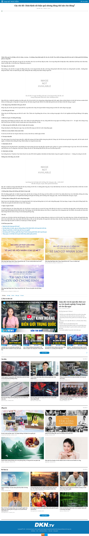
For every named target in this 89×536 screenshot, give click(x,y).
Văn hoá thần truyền (34, 490)
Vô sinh (22, 295)
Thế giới (2, 490)
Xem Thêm (44, 352)
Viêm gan (17, 295)
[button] (87, 352)
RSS (37, 531)
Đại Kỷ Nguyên (44, 529)
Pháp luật (61, 400)
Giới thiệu (33, 531)
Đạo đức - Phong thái (34, 380)
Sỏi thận (8, 295)
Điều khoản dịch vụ (43, 531)
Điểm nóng (62, 380)
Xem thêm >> (85, 359)
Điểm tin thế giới (4, 400)
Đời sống (61, 490)
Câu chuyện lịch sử (4, 512)
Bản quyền (55, 531)
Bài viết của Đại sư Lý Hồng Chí (7, 262)
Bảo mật (50, 531)
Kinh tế (2, 380)
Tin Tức (60, 308)
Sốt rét (12, 295)
